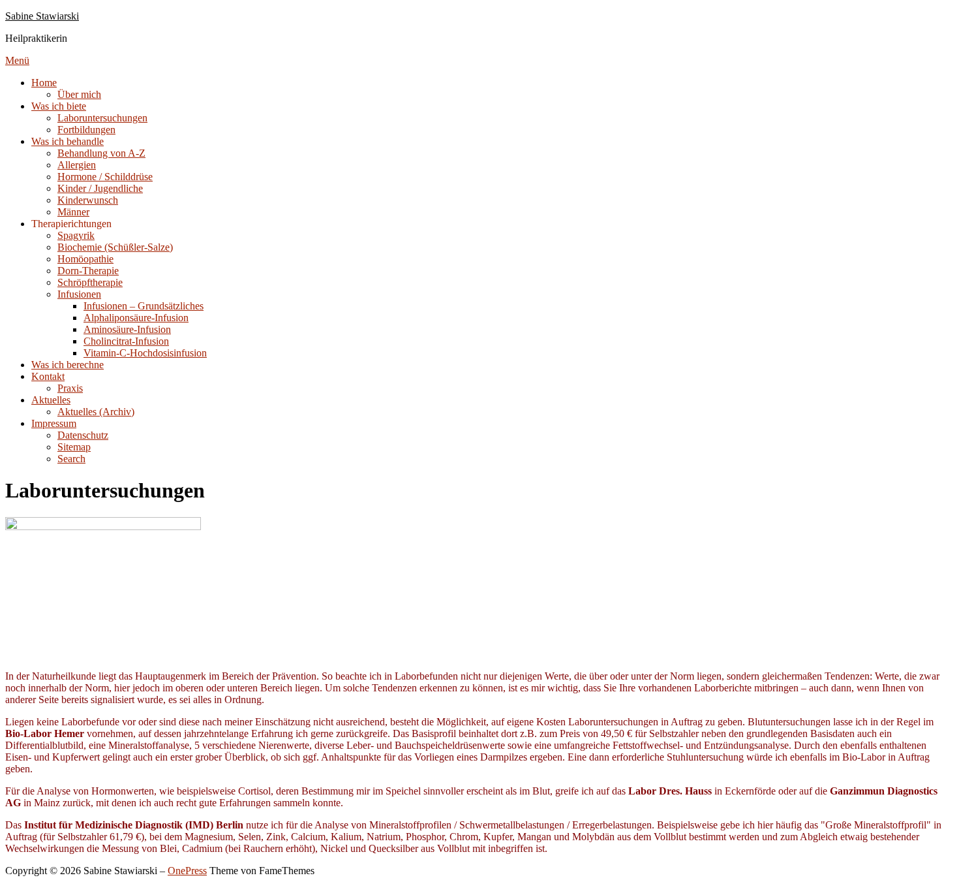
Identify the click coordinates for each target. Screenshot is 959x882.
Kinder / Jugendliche (100, 188)
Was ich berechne (67, 364)
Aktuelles (50, 399)
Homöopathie (85, 258)
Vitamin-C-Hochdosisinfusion (145, 352)
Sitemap (74, 446)
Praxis (70, 388)
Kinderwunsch (87, 200)
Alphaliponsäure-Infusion (136, 317)
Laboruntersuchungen (102, 117)
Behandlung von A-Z (101, 153)
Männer (73, 211)
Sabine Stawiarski (42, 16)
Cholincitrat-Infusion (126, 341)
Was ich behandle (67, 141)
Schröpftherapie (90, 282)
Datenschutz (82, 435)
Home (44, 82)
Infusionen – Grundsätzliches (144, 305)
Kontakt (48, 376)
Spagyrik (76, 235)
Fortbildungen (86, 129)
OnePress (187, 870)
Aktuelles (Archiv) (95, 411)
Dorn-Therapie (88, 270)
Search (71, 458)
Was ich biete (58, 106)
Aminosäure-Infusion (127, 329)
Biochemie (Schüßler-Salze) (115, 247)
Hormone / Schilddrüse (105, 176)
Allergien (76, 164)
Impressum (53, 423)
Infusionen (79, 294)
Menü (17, 60)
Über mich (79, 94)
